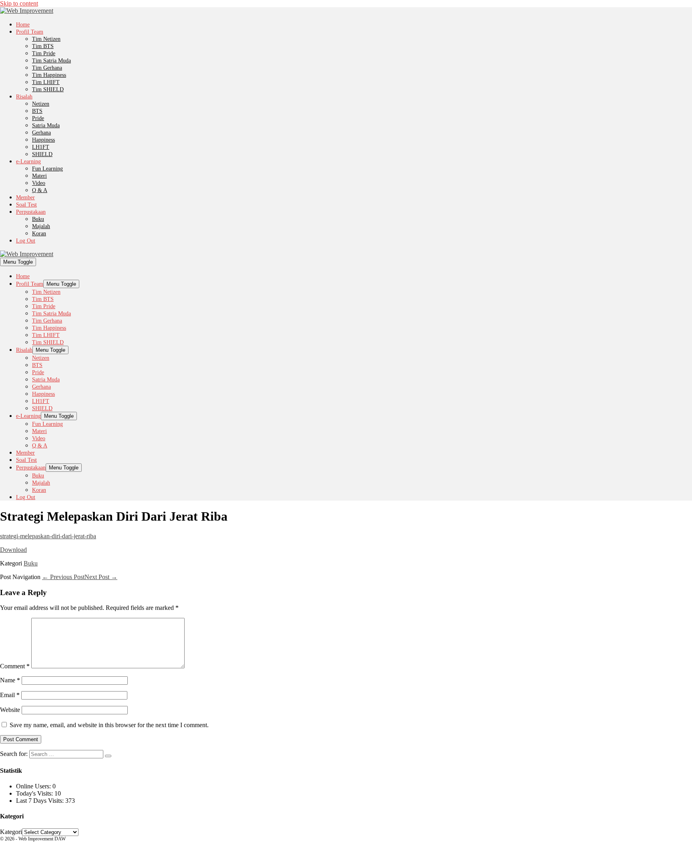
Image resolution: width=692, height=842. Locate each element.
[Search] (108, 756)
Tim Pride (43, 53)
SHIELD (42, 154)
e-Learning (28, 161)
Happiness (43, 140)
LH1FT (40, 147)
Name (10, 680)
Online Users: (34, 786)
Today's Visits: (35, 793)
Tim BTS (43, 46)
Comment (15, 666)
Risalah (24, 97)
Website (10, 709)
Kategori (11, 831)
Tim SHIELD (48, 89)
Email (10, 695)
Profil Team (29, 32)
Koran (39, 234)
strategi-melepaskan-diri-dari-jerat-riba (48, 536)
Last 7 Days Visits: (40, 800)
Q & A (39, 190)
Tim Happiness (49, 75)
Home (23, 25)
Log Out (25, 241)
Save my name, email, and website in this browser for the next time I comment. (109, 725)
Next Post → (100, 576)
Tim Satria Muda (51, 61)
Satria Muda (46, 125)
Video (38, 183)
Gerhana (41, 133)
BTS (37, 111)
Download (13, 549)
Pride (38, 118)
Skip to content (19, 3)
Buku (38, 219)
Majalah (41, 226)
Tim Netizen (46, 39)
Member (25, 197)
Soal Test (26, 205)
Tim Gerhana (47, 68)
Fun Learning (47, 169)
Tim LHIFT (46, 82)
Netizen (40, 104)
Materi (39, 176)
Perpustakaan (31, 212)
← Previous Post (63, 576)
